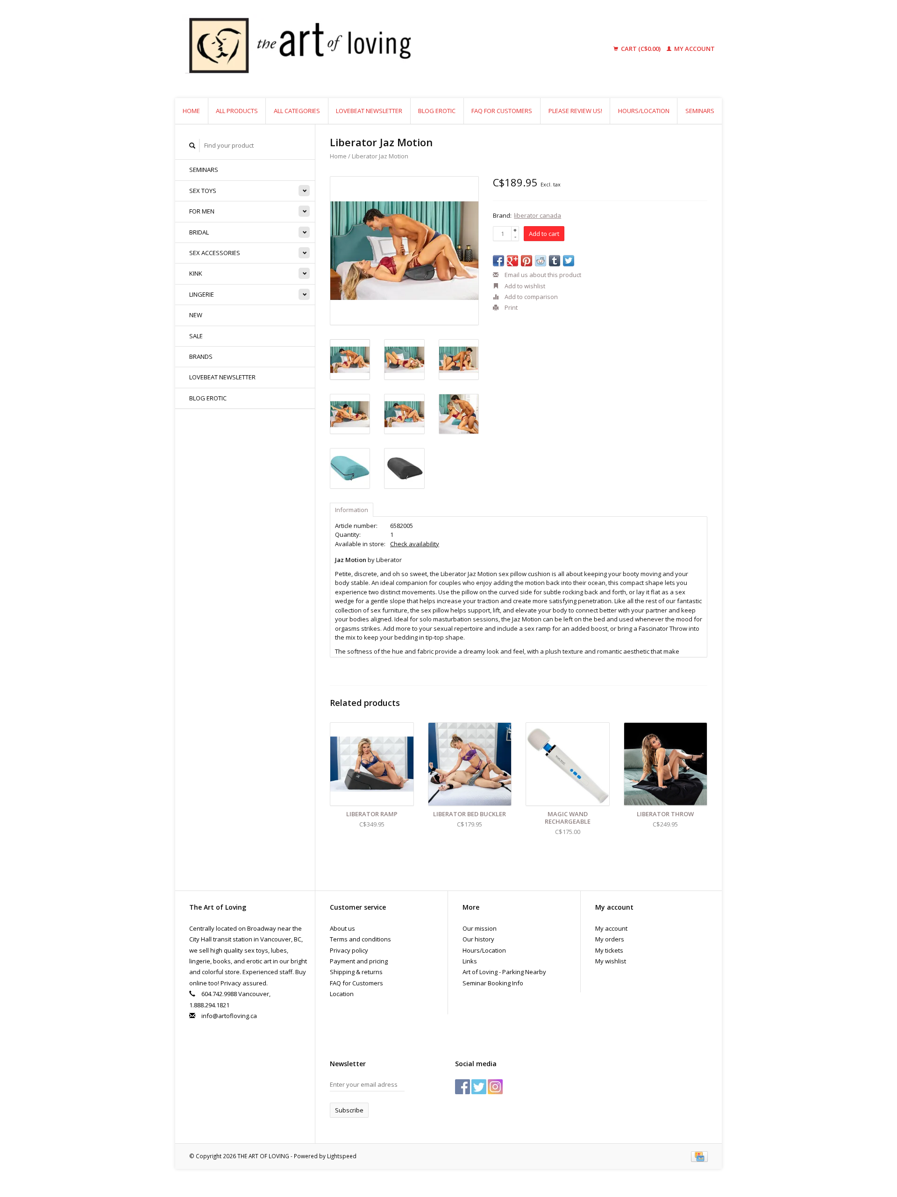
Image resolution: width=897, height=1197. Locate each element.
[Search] (192, 145)
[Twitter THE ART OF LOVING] (478, 1086)
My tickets (609, 950)
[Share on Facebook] (498, 260)
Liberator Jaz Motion (380, 156)
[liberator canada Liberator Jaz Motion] (404, 251)
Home (191, 111)
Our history (478, 939)
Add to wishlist (524, 286)
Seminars (699, 111)
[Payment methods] (699, 1156)
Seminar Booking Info (493, 983)
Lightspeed (341, 1156)
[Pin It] (526, 260)
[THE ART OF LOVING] (371, 49)
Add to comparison (530, 296)
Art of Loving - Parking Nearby (504, 972)
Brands (201, 356)
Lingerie (201, 294)
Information (351, 510)
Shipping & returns (356, 972)
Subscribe (349, 1110)
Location (342, 994)
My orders (609, 939)
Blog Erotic (437, 111)
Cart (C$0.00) (640, 48)
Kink (195, 273)
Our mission (480, 928)
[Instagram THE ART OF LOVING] (495, 1086)
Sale (196, 336)
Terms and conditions (360, 939)
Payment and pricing (359, 961)
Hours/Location (643, 111)
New (195, 315)
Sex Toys (202, 190)
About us (342, 928)
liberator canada (537, 215)
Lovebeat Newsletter (369, 111)
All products (237, 111)
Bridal (199, 232)
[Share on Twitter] (568, 260)
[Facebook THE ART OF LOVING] (462, 1086)
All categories (297, 111)
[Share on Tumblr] (554, 260)
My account (694, 48)
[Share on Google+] (512, 260)
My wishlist (610, 961)
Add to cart (544, 233)
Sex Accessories (214, 253)
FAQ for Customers (501, 111)
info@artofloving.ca (229, 1016)
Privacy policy (349, 950)
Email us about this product (542, 275)
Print (510, 307)
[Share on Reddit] (540, 260)
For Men (201, 211)
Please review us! (575, 111)
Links (470, 961)
